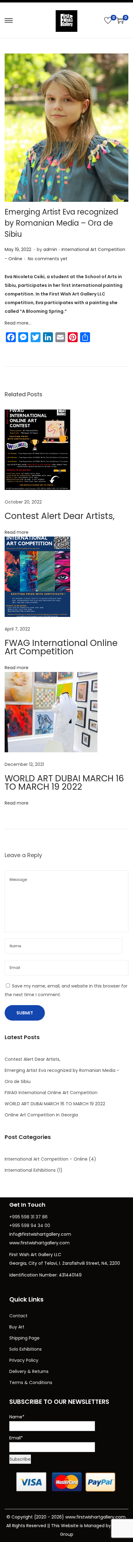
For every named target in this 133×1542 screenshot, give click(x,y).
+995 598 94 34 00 (29, 1225)
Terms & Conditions (30, 1382)
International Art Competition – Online (46, 1159)
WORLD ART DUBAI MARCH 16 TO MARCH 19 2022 (64, 782)
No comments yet (47, 259)
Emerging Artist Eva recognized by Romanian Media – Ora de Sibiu (61, 223)
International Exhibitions (30, 1170)
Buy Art (16, 1327)
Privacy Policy (23, 1360)
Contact (18, 1316)
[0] (108, 20)
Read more (16, 532)
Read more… (18, 323)
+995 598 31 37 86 (28, 1217)
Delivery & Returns (29, 1371)
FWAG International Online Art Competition (61, 647)
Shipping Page (24, 1338)
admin (50, 249)
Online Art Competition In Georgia (41, 1115)
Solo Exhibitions (25, 1349)
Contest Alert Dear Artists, (60, 516)
